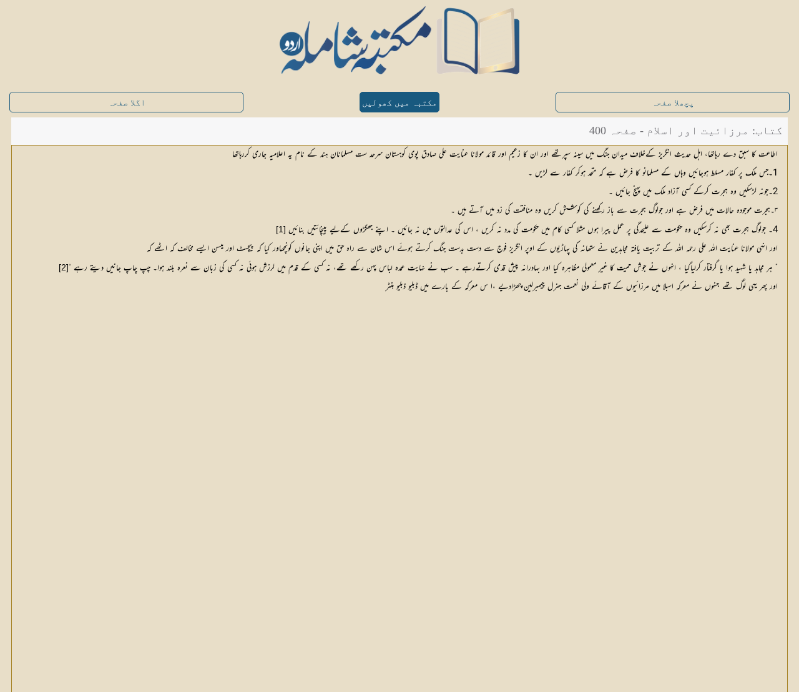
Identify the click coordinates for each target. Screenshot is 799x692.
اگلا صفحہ (126, 102)
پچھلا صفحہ (673, 102)
